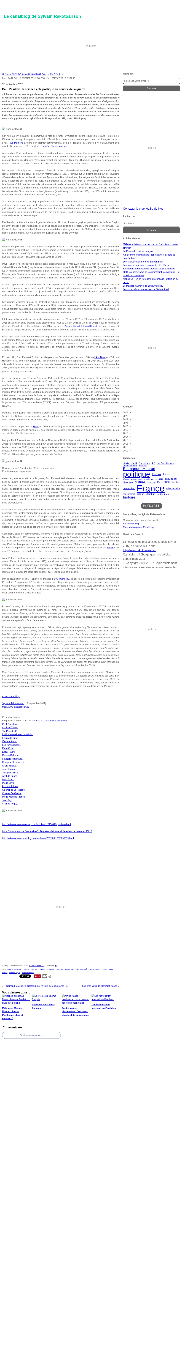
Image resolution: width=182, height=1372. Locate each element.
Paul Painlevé (16, 142)
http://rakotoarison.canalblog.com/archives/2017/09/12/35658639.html (38, 838)
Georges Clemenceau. (13, 762)
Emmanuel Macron (139, 468)
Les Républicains (165, 463)
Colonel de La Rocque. (13, 789)
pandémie (149, 479)
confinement (129, 494)
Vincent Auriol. (9, 741)
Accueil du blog (131, 523)
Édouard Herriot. (10, 738)
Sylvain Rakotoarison (13, 703)
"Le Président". (10, 731)
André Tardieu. (9, 765)
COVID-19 (171, 479)
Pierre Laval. (8, 783)
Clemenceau (62, 578)
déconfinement (130, 466)
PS (153, 463)
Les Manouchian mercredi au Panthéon (143, 261)
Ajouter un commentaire (31, 1035)
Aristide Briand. (10, 776)
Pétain (110, 547)
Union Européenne (132, 479)
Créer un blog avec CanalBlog (138, 527)
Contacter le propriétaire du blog (143, 208)
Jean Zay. (7, 800)
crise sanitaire (173, 488)
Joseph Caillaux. (10, 772)
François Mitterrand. (12, 758)
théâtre (175, 482)
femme (166, 474)
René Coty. (8, 748)
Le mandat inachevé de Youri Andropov (143, 285)
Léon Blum (100, 357)
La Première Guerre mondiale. (17, 734)
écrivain (143, 466)
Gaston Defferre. (10, 755)
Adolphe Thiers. (10, 727)
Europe (156, 474)
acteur (140, 494)
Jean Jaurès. (8, 769)
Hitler (36, 426)
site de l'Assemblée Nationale (51, 720)
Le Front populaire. (11, 745)
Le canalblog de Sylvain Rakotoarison (24, 74)
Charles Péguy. (10, 803)
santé (134, 463)
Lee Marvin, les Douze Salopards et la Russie (146, 265)
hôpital (126, 463)
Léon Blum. (8, 779)
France (151, 488)
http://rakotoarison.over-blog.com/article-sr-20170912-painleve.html (36, 824)
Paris (159, 482)
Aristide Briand (72, 326)
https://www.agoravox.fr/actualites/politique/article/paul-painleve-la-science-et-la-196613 (47, 831)
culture (140, 482)
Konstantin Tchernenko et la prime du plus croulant (149, 268)
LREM (167, 482)
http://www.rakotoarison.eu (15, 706)
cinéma (151, 482)
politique (55, 74)
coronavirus (129, 488)
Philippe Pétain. (10, 786)
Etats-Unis (144, 463)
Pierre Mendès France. (14, 796)
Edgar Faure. (8, 752)
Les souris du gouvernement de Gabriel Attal (146, 289)
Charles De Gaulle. (12, 793)
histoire (129, 497)
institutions (163, 494)
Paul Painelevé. (10, 724)
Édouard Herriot (89, 326)
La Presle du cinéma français (138, 251)
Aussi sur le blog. (11, 696)
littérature (150, 494)
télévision (128, 482)
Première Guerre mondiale (54, 146)
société (159, 479)
